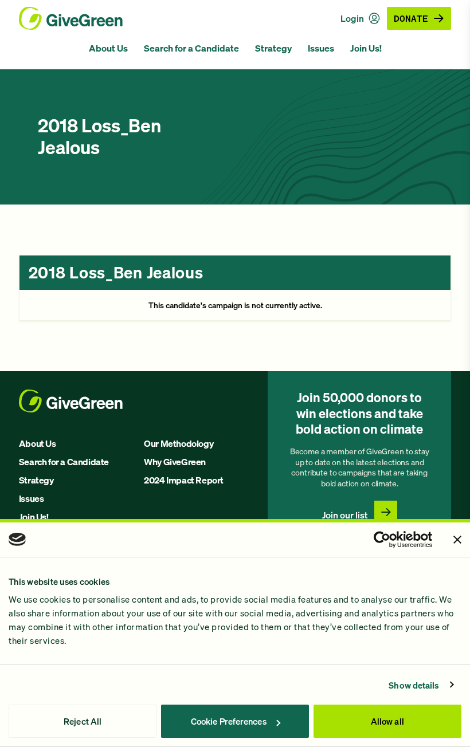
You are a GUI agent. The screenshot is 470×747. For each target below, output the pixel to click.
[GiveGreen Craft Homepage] (71, 18)
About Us (108, 48)
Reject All (82, 721)
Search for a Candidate (191, 48)
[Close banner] (457, 540)
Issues (321, 48)
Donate (411, 18)
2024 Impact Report (184, 480)
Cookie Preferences (229, 721)
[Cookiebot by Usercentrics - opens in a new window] (382, 539)
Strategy (273, 48)
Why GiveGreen (175, 461)
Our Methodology (178, 443)
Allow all (387, 721)
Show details (414, 685)
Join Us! (366, 48)
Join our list (344, 515)
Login (352, 18)
